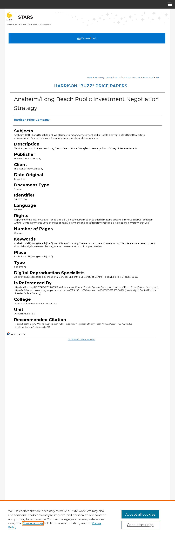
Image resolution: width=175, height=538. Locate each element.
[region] (87, 519)
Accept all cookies (140, 514)
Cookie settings (33, 523)
